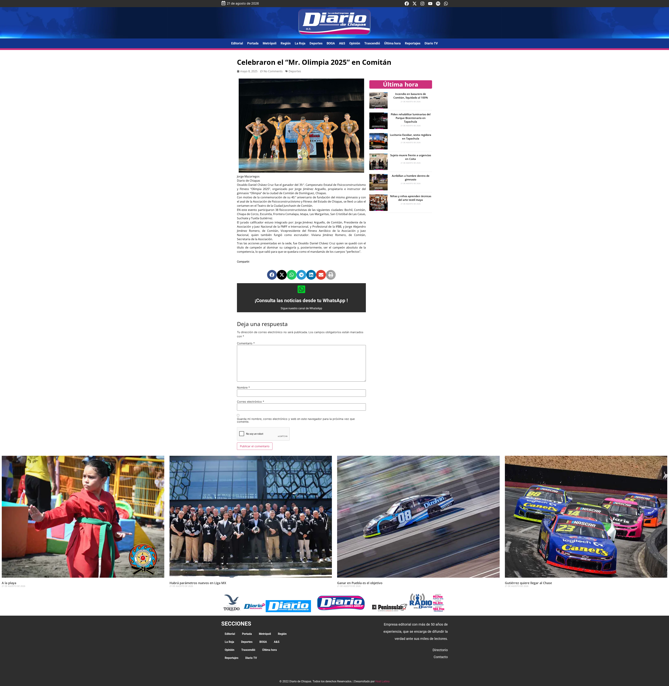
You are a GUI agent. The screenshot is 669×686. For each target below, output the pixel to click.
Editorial (237, 43)
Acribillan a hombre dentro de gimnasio (410, 177)
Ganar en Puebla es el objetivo (359, 583)
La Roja (300, 43)
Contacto (441, 657)
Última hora (392, 43)
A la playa (9, 583)
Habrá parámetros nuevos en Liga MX (198, 583)
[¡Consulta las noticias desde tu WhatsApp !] (301, 289)
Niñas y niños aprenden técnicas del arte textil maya (410, 197)
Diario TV (431, 43)
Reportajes (412, 43)
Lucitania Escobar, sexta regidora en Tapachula (410, 136)
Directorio (440, 650)
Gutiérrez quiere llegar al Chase (528, 583)
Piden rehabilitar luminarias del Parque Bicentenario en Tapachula (410, 118)
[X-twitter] (415, 4)
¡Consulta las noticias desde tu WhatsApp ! (301, 300)
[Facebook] (407, 4)
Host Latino (382, 681)
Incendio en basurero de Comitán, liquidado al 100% (410, 95)
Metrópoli (269, 43)
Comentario (246, 343)
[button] (272, 275)
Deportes (316, 43)
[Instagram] (422, 4)
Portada (253, 43)
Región (286, 43)
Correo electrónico (250, 401)
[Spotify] (438, 4)
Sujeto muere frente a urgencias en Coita (410, 157)
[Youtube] (430, 4)
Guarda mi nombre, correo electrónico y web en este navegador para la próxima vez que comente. (296, 420)
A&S (342, 43)
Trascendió (372, 43)
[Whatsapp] (446, 4)
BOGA (331, 43)
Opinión (354, 43)
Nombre (243, 387)
